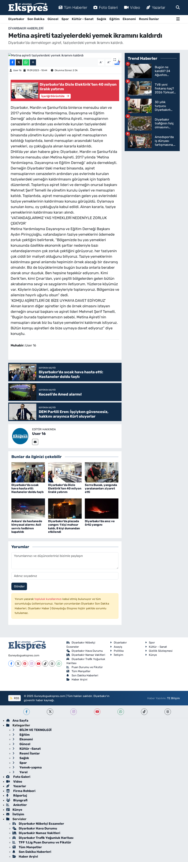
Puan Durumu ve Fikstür (87, 667)
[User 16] (20, 436)
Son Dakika (35, 19)
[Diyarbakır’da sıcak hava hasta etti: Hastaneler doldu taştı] (28, 472)
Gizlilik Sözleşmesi (161, 650)
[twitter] (50, 712)
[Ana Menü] (178, 19)
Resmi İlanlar (149, 19)
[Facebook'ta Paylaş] (12, 62)
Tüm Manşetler (81, 671)
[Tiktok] (45, 664)
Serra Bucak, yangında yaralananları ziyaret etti (101, 488)
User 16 (17, 70)
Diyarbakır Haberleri (26, 28)
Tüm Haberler (75, 7)
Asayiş (118, 646)
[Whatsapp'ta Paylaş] (26, 62)
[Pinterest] (25, 664)
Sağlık (101, 19)
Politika (119, 650)
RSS (16, 698)
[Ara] (178, 7)
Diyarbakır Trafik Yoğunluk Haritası (46, 838)
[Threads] (52, 664)
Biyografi (19, 800)
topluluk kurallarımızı (48, 599)
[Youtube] (38, 664)
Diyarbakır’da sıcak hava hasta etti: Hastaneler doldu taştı (27, 488)
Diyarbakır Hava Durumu (87, 650)
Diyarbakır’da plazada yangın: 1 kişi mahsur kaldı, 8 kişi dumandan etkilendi (64, 526)
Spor (65, 19)
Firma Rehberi (23, 791)
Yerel (23, 772)
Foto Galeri (108, 7)
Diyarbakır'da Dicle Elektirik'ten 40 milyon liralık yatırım (64, 488)
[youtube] (97, 712)
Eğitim (114, 19)
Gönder (19, 586)
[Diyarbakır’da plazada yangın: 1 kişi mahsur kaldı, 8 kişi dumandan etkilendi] (65, 508)
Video (135, 7)
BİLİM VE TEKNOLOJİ (35, 730)
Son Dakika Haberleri (85, 675)
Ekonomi (129, 19)
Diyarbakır (16, 19)
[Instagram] (32, 664)
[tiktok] (144, 712)
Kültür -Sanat (30, 748)
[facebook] (26, 712)
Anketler (19, 805)
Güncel (53, 19)
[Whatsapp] (59, 664)
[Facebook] (11, 664)
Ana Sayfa (20, 720)
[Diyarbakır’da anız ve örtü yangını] (101, 508)
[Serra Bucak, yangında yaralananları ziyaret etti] (101, 472)
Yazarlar (158, 7)
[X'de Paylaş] (19, 62)
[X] (18, 664)
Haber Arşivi (79, 679)
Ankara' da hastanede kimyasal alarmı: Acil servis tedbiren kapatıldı (26, 526)
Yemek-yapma (30, 767)
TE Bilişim (173, 698)
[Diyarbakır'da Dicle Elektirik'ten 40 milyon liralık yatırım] (65, 472)
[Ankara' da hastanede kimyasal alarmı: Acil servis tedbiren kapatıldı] (28, 508)
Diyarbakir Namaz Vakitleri (88, 655)
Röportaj (19, 795)
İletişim (118, 655)
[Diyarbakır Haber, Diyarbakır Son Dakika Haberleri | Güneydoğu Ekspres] (28, 8)
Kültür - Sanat (83, 19)
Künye (153, 655)
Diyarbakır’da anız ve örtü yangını (100, 522)
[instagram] (73, 712)
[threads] (167, 712)
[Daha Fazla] (33, 62)
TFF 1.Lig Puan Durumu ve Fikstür (45, 842)
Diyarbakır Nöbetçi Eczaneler (41, 823)
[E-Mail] (35, 442)
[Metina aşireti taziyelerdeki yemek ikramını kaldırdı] (65, 55)
